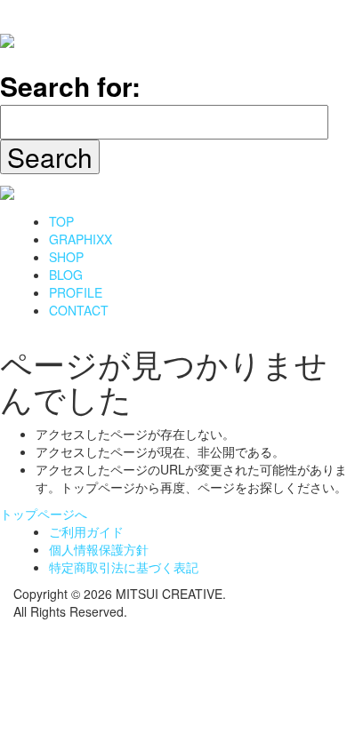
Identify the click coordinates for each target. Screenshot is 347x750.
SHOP (66, 257)
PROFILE (75, 292)
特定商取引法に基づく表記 (123, 567)
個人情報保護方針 (99, 549)
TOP (61, 221)
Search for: (70, 85)
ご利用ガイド (86, 531)
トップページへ (43, 514)
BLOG (66, 274)
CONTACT (79, 310)
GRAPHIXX (80, 239)
